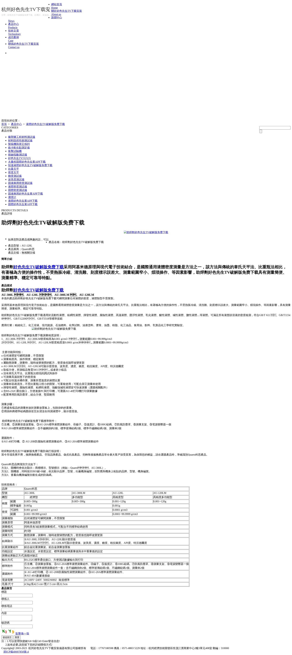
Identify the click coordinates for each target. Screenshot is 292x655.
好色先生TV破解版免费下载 (39, 267)
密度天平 (13, 172)
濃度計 (12, 197)
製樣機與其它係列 (19, 144)
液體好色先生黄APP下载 (23, 200)
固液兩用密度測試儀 (20, 183)
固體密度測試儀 (17, 190)
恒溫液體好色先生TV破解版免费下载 (30, 165)
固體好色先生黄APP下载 (23, 204)
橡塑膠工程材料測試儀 (21, 136)
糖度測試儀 (15, 175)
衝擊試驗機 (15, 151)
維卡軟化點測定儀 (19, 147)
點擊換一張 (22, 633)
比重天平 (13, 168)
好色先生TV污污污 (19, 158)
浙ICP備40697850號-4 (16, 651)
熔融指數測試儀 (17, 154)
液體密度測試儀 (17, 186)
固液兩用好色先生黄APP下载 (25, 193)
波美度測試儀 (16, 179)
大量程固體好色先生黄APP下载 (27, 161)
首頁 (4, 124)
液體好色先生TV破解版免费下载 (45, 124)
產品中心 (16, 124)
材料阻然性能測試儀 (20, 140)
